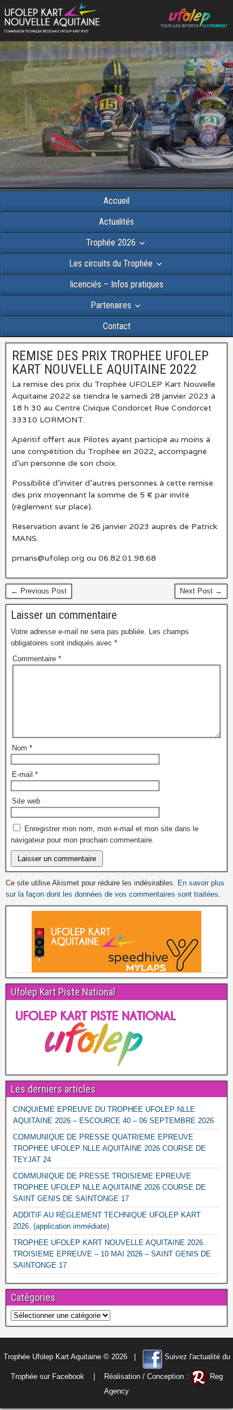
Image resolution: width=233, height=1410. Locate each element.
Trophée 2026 (111, 242)
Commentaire (36, 658)
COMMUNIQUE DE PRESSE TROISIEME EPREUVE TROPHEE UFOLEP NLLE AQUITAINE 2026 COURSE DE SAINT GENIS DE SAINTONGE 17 (109, 1187)
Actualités (116, 221)
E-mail (25, 774)
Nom (22, 748)
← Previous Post (39, 591)
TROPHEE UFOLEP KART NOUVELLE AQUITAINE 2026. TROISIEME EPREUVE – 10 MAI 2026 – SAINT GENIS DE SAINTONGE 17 (112, 1253)
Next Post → (201, 591)
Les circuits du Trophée (111, 263)
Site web (26, 801)
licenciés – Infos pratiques (116, 284)
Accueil (116, 200)
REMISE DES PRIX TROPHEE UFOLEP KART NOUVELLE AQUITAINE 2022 (110, 362)
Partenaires (110, 305)
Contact (117, 326)
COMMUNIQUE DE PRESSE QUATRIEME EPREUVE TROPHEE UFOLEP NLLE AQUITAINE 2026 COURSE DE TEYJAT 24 (109, 1148)
